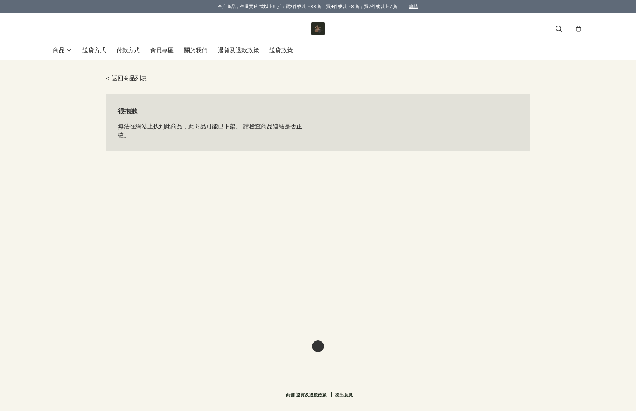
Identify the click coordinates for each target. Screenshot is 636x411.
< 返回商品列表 (126, 78)
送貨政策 (281, 50)
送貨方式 (94, 50)
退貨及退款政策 (238, 50)
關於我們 (196, 50)
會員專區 (162, 50)
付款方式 (128, 50)
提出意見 (344, 394)
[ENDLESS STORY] (318, 28)
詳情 (413, 6)
